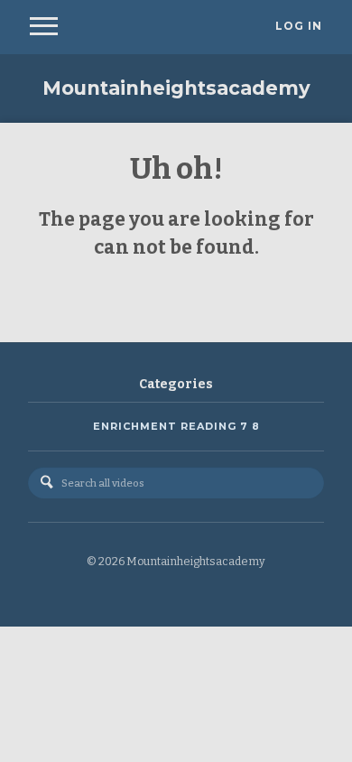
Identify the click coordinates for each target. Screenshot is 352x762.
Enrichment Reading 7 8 (176, 426)
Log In (298, 26)
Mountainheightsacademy (176, 88)
